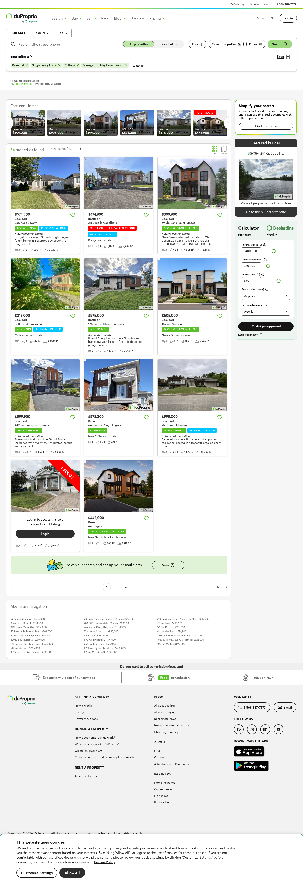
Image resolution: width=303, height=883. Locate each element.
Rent (105, 18)
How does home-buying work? (95, 737)
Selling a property (92, 697)
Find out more (266, 126)
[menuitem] (113, 708)
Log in (288, 18)
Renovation (161, 802)
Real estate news (165, 719)
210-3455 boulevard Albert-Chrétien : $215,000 (183, 618)
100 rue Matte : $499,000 (171, 643)
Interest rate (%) (251, 274)
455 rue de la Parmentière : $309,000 (31, 631)
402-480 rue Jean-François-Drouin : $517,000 (109, 618)
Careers (159, 757)
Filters (253, 44)
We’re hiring (237, 4)
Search (277, 44)
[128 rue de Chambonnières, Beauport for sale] (118, 284)
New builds (169, 44)
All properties (138, 44)
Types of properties (224, 44)
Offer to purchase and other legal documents (104, 757)
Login (45, 534)
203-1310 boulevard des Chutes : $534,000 (107, 623)
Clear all (138, 66)
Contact (261, 18)
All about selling (164, 706)
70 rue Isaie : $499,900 (169, 623)
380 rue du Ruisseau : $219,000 (28, 639)
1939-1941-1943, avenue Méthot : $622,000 (180, 639)
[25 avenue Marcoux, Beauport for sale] (192, 385)
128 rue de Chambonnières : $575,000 (32, 643)
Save (165, 565)
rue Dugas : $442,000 (96, 635)
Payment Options (86, 719)
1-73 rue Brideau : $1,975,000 (100, 639)
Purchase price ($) (252, 244)
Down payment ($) (252, 259)
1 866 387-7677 (286, 4)
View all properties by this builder (266, 203)
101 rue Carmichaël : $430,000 (100, 652)
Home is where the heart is (171, 725)
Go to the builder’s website (266, 212)
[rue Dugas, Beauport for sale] (118, 486)
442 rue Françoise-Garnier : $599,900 (31, 652)
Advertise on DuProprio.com (172, 764)
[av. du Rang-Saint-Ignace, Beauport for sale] (192, 183)
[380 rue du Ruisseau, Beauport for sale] (45, 284)
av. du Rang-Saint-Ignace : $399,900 (31, 635)
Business (137, 18)
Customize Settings (37, 873)
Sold (62, 33)
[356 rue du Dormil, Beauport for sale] (45, 183)
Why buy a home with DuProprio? (97, 744)
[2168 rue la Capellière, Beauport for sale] (118, 183)
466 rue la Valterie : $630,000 (100, 643)
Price (195, 44)
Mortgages (161, 796)
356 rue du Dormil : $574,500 (27, 623)
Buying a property (91, 729)
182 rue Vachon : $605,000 (25, 648)
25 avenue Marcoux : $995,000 (101, 631)
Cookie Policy (104, 862)
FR (272, 18)
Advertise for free (86, 776)
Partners (162, 774)
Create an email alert (88, 751)
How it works (83, 706)
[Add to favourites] (72, 215)
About (159, 742)
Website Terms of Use (103, 833)
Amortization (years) (253, 289)
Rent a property (89, 767)
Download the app (260, 4)
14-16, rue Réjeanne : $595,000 (28, 618)
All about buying (164, 712)
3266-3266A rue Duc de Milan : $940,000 (180, 635)
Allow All (72, 873)
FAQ (157, 751)
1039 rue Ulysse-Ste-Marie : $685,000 (105, 648)
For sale (18, 33)
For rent (42, 33)
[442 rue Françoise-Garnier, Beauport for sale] (45, 385)
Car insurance (163, 789)
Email (288, 707)
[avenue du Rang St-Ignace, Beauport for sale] (118, 385)
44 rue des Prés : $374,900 (171, 631)
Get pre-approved (268, 326)
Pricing (79, 712)
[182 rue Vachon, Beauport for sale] (192, 284)
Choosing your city (166, 732)
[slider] (274, 251)
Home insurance (164, 782)
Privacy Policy (134, 833)
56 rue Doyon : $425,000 (171, 627)
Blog (158, 697)
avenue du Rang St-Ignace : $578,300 (105, 627)
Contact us (244, 697)
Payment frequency (253, 304)
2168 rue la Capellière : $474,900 (29, 627)
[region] (151, 858)
